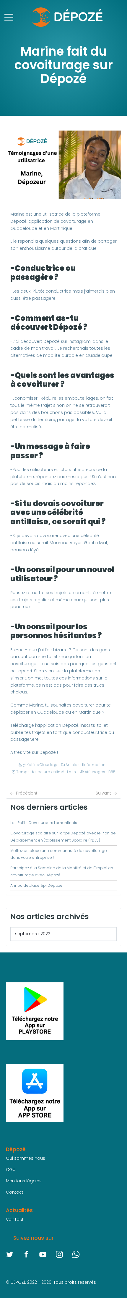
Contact (14, 1192)
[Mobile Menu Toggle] (8, 16)
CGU (10, 1170)
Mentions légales (24, 1181)
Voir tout (15, 1219)
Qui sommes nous (25, 1158)
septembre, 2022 (32, 934)
